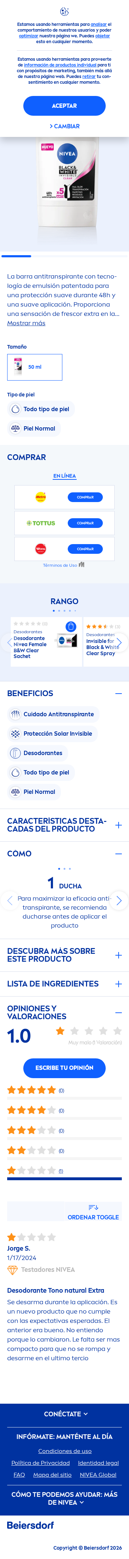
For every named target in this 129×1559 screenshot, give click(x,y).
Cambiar (67, 126)
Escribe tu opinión (64, 1067)
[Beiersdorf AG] (30, 1526)
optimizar (28, 35)
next (119, 642)
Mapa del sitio (52, 1474)
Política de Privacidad (40, 1462)
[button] (71, 626)
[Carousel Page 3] (65, 611)
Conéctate (63, 1414)
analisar (99, 24)
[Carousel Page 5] (75, 611)
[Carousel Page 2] (59, 611)
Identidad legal (98, 1462)
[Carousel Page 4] (70, 611)
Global (98, 1474)
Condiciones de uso (65, 1451)
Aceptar (64, 105)
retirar (89, 76)
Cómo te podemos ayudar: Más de (64, 1499)
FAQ (19, 1474)
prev (10, 642)
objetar (102, 35)
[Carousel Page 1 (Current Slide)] (54, 611)
